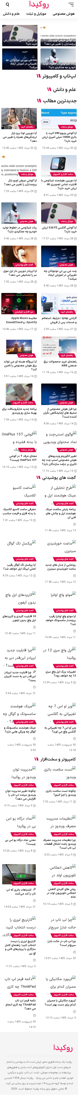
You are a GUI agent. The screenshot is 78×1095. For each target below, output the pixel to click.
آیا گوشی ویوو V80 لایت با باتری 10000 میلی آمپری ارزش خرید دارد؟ (59, 137)
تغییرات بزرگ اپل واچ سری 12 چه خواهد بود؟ (61, 674)
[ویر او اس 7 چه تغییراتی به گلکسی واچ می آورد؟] (59, 713)
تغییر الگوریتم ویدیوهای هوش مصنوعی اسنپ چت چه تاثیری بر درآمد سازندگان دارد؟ (59, 460)
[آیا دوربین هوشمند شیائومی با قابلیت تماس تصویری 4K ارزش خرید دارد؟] (59, 165)
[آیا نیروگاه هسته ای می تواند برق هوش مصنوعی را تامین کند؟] (19, 347)
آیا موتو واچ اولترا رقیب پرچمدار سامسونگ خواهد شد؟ (61, 620)
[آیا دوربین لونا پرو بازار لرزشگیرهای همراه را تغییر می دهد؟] (19, 118)
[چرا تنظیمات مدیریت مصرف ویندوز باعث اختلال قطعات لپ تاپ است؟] (59, 825)
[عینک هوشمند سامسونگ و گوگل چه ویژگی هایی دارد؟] (19, 713)
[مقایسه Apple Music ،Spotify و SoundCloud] (19, 303)
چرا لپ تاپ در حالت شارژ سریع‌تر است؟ (61, 943)
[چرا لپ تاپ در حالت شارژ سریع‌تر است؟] (59, 926)
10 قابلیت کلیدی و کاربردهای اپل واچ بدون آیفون (19, 618)
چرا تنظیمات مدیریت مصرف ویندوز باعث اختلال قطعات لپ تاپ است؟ (59, 844)
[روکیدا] (39, 4)
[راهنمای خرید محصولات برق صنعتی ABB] (59, 347)
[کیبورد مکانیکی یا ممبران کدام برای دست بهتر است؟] (59, 986)
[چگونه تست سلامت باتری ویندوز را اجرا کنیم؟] (59, 776)
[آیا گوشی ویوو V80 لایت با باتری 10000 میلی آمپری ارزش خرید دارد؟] (59, 118)
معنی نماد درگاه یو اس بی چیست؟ (20, 842)
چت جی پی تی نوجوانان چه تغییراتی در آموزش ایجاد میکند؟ (21, 63)
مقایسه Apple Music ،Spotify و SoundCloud (21, 320)
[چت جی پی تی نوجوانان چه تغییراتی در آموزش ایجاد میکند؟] (59, 256)
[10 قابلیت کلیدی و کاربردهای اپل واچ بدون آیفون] (19, 601)
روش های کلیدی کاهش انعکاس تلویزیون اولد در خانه (61, 893)
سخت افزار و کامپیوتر (63, 174)
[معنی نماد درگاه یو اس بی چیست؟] (19, 825)
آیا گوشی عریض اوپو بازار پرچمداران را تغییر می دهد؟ (60, 42)
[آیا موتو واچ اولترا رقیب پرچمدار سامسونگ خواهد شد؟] (59, 601)
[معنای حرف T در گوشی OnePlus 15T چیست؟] (19, 441)
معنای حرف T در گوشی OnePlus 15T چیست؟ (23, 458)
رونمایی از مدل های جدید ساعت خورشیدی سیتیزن (60, 567)
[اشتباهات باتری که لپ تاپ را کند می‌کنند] (19, 874)
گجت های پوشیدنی (24, 264)
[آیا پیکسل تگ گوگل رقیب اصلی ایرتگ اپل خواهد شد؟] (19, 550)
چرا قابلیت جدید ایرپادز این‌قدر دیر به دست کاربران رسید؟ (20, 676)
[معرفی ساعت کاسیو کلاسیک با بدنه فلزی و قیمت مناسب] (19, 494)
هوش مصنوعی (26, 221)
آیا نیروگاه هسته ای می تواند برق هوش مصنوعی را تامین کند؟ (20, 366)
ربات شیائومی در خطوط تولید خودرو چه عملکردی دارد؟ (59, 65)
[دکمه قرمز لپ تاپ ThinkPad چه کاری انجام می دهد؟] (19, 986)
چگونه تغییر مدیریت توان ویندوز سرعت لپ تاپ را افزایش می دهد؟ (20, 795)
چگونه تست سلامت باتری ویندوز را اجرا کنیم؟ (61, 793)
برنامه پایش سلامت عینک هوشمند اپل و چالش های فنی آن (61, 513)
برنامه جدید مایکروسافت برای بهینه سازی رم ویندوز (19, 411)
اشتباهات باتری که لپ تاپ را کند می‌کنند (21, 892)
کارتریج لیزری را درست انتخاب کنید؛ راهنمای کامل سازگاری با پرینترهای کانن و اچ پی (20, 947)
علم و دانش (64, 90)
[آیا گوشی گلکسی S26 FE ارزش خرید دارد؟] (19, 35)
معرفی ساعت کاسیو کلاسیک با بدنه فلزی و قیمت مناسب (19, 511)
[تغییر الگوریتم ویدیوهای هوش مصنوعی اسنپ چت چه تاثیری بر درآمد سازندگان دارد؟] (59, 441)
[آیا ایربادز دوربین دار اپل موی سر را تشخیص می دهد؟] (19, 256)
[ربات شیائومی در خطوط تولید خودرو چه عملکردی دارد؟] (58, 59)
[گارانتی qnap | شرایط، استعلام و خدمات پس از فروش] (59, 303)
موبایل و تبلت (67, 127)
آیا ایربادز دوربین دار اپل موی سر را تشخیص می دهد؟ (20, 273)
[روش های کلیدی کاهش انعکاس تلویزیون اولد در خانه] (59, 874)
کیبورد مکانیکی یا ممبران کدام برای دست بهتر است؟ (60, 1003)
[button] (70, 4)
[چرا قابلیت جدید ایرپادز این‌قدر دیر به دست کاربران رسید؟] (19, 657)
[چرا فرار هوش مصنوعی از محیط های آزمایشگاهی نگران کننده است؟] (59, 394)
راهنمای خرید (27, 127)
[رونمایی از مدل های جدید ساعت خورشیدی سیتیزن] (59, 550)
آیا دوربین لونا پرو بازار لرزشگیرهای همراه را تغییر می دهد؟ (20, 137)
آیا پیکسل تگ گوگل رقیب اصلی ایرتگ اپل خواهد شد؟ (19, 567)
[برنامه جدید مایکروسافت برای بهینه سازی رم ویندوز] (19, 394)
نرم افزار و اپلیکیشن (24, 312)
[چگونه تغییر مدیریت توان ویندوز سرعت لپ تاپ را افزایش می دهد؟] (19, 776)
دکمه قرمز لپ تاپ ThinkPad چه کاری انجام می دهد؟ (21, 1005)
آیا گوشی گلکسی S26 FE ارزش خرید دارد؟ (20, 42)
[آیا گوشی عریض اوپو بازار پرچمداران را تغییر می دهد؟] (58, 35)
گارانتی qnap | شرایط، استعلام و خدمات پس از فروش (59, 320)
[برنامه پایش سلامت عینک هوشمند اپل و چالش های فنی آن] (59, 494)
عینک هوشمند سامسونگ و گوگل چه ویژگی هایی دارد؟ (20, 730)
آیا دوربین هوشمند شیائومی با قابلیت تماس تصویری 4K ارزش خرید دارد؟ (59, 185)
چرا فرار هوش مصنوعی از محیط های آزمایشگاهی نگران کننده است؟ (60, 413)
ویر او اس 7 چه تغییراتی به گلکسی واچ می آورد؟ (60, 730)
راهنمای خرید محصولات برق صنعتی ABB (60, 364)
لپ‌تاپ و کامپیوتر (59, 76)
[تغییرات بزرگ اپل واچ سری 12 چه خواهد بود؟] (59, 657)
